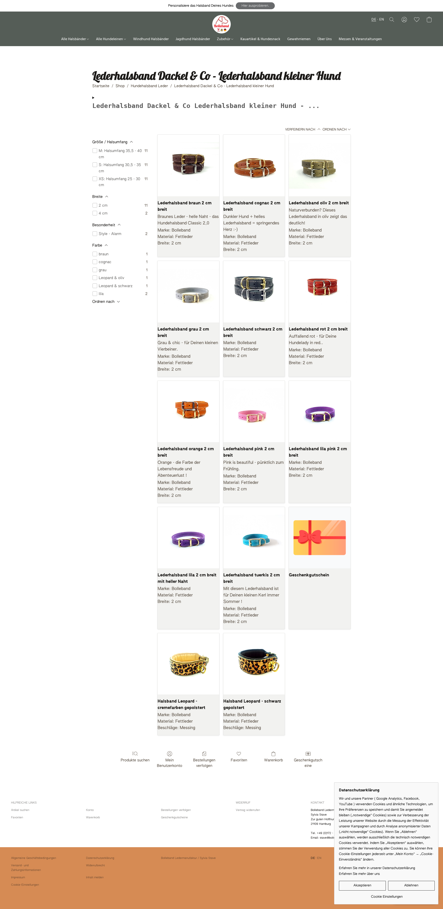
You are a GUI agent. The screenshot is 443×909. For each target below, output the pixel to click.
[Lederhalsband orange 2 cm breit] (188, 411)
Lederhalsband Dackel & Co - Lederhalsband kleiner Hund (224, 86)
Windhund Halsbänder (151, 39)
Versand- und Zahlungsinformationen (26, 868)
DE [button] (373, 19)
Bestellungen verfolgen (204, 763)
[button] (255, 5)
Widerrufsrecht (95, 865)
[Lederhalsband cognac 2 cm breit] (254, 165)
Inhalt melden (95, 877)
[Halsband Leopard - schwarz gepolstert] (254, 664)
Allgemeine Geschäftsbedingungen (33, 858)
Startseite (100, 86)
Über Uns (324, 39)
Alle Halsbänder (74, 39)
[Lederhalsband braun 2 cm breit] (188, 165)
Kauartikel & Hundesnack (260, 39)
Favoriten (239, 760)
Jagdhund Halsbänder (193, 39)
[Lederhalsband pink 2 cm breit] (254, 411)
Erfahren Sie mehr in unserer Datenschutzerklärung (377, 868)
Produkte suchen (135, 760)
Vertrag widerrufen (248, 810)
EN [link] (319, 858)
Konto (90, 810)
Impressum (18, 877)
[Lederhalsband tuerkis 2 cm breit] (254, 538)
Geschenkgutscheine (308, 763)
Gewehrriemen (299, 39)
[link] (387, 895)
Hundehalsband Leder (149, 86)
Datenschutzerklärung (100, 858)
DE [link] (313, 858)
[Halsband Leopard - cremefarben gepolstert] (188, 664)
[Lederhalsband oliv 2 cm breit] (319, 165)
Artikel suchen (20, 810)
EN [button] (381, 19)
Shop (120, 86)
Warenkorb (273, 760)
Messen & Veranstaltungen (360, 39)
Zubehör (224, 39)
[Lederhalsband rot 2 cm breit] (319, 291)
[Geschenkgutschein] (319, 538)
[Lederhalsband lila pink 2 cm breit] (319, 411)
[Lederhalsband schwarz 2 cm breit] (254, 291)
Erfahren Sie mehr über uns (359, 874)
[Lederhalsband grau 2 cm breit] (188, 291)
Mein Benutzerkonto (169, 763)
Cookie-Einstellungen (25, 885)
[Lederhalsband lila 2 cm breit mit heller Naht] (188, 538)
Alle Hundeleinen (110, 39)
